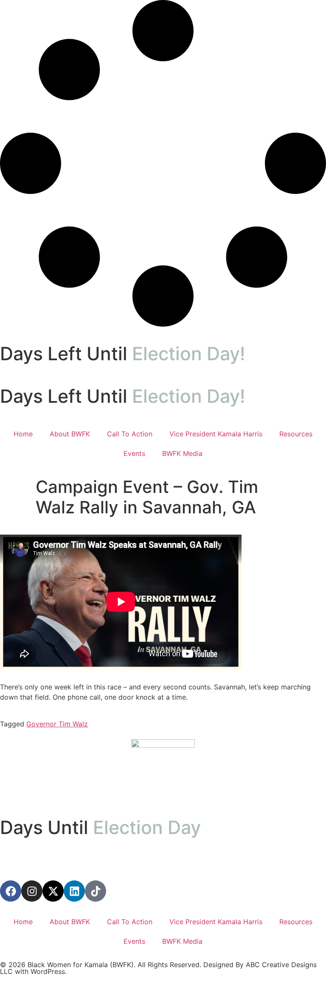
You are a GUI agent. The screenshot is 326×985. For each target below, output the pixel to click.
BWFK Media (182, 453)
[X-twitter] (53, 891)
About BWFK (70, 434)
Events (134, 453)
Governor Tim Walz (57, 724)
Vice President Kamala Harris (215, 434)
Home (23, 434)
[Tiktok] (95, 891)
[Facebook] (10, 891)
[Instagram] (31, 891)
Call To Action (129, 434)
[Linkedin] (74, 891)
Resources (295, 434)
